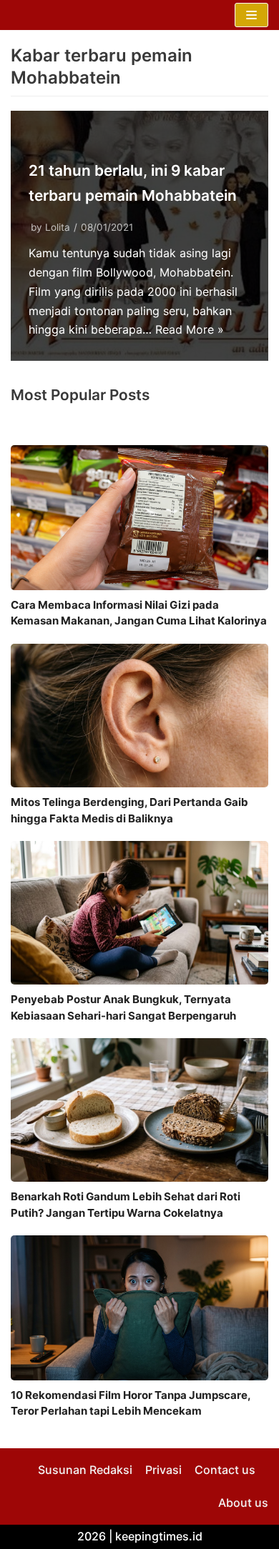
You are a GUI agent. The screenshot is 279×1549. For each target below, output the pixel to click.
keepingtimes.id (158, 1536)
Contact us (225, 1470)
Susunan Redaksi (85, 1470)
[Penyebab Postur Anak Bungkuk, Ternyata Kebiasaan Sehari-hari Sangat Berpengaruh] (139, 913)
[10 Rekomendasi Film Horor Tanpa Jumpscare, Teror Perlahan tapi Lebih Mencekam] (139, 1307)
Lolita (57, 227)
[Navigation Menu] (251, 15)
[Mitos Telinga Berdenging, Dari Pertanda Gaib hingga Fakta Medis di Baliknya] (139, 715)
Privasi (163, 1470)
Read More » (189, 329)
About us (243, 1502)
